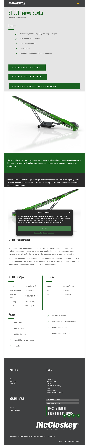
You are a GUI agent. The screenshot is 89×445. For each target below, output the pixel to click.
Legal (48, 388)
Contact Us (50, 379)
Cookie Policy (38, 233)
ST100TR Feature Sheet (27, 67)
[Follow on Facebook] (74, 416)
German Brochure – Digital (55, 392)
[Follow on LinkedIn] (64, 416)
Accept (44, 228)
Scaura (12, 408)
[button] (70, 212)
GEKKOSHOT (51, 436)
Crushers (12, 379)
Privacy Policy (75, 441)
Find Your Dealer (52, 381)
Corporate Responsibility (54, 386)
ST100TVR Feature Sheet (27, 77)
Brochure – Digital (52, 390)
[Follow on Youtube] (69, 416)
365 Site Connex (15, 410)
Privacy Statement (48, 233)
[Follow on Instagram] (78, 416)
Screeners (13, 381)
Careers (49, 383)
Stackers (12, 383)
